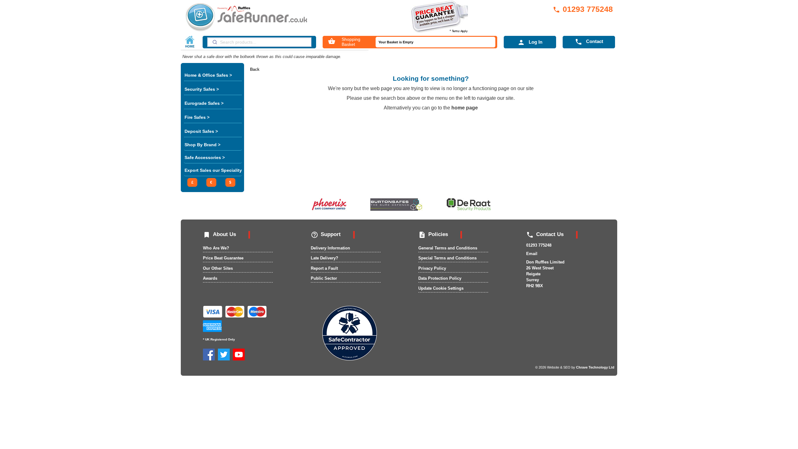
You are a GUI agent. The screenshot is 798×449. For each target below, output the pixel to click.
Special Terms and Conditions (447, 258)
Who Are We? (216, 248)
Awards (210, 278)
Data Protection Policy (439, 278)
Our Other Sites (218, 268)
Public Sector (324, 278)
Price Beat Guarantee (223, 258)
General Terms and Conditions (447, 248)
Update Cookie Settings (441, 288)
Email (531, 253)
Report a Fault (324, 268)
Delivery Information (330, 248)
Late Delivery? (324, 258)
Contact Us (545, 234)
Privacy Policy (432, 268)
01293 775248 (583, 9)
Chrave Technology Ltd (595, 367)
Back (254, 69)
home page (464, 107)
